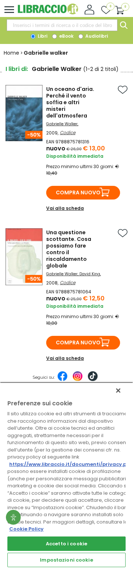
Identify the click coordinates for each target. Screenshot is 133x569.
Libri (42, 36)
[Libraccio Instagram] (77, 379)
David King (89, 274)
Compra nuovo (78, 192)
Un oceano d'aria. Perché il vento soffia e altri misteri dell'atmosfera (70, 102)
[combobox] (62, 25)
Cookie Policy (26, 528)
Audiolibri (96, 36)
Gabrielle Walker (62, 124)
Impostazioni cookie (66, 559)
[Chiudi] (118, 390)
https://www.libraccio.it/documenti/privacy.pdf (70, 464)
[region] (66, 475)
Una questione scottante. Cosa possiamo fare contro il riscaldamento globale (68, 249)
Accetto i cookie (66, 543)
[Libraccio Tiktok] (93, 379)
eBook (66, 36)
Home (11, 53)
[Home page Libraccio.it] (47, 13)
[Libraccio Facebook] (62, 379)
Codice (67, 132)
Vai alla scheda (65, 208)
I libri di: (17, 69)
